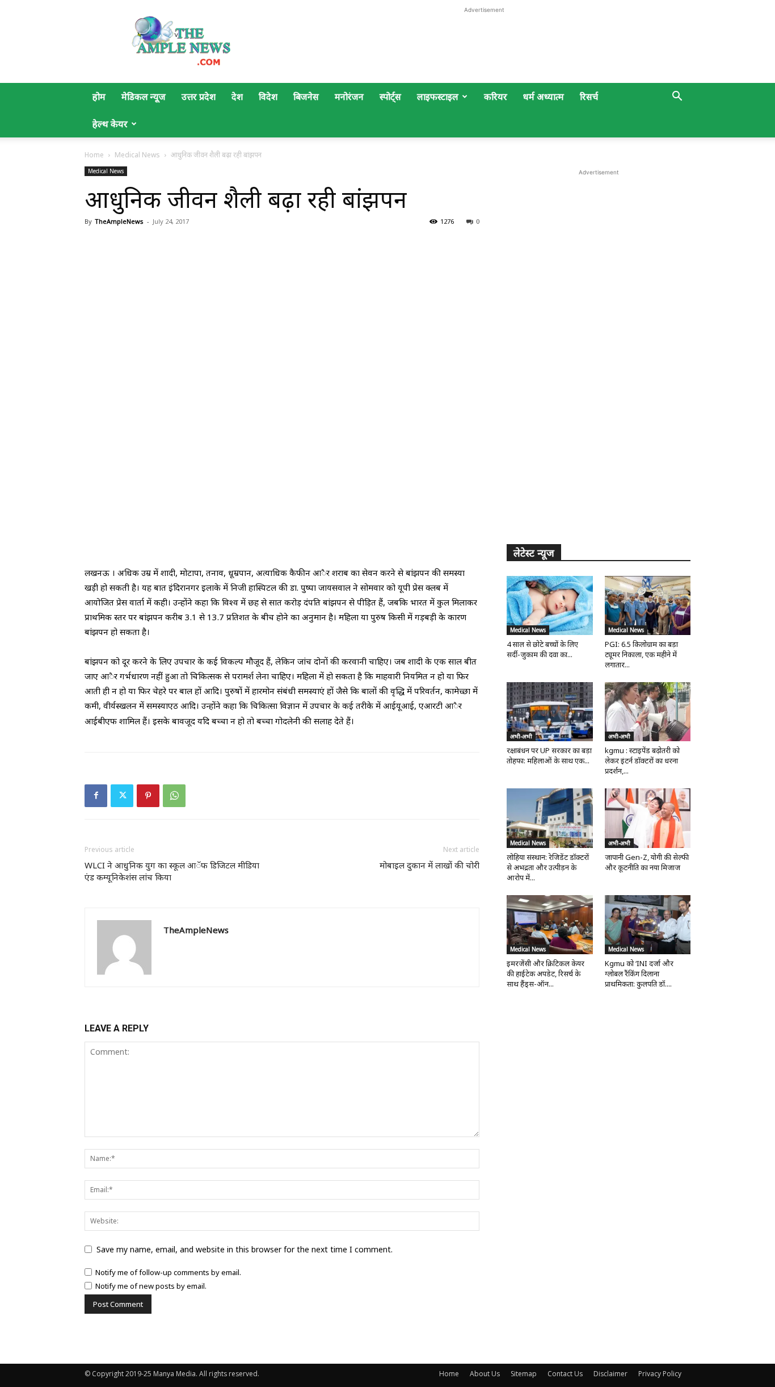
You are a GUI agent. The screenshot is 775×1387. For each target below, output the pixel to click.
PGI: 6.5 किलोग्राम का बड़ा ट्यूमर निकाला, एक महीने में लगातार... (641, 654)
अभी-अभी (521, 736)
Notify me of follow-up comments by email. (168, 1272)
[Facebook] (96, 795)
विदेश (268, 96)
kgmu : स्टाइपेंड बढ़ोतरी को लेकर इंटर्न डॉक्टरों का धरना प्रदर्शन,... (642, 760)
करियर (495, 96)
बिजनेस (306, 96)
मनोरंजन (349, 96)
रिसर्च (589, 96)
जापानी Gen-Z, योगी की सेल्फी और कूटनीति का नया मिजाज (647, 862)
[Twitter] (122, 795)
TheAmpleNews (119, 221)
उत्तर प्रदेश (199, 96)
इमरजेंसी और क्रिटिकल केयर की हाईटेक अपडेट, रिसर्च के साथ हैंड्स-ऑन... (545, 973)
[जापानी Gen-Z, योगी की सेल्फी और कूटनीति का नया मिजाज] (648, 817)
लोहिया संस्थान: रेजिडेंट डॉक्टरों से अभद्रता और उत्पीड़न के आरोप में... (548, 867)
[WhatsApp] (174, 795)
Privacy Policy (659, 1373)
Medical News (137, 155)
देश (237, 96)
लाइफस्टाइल (437, 96)
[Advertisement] (483, 41)
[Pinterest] (148, 795)
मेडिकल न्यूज (143, 96)
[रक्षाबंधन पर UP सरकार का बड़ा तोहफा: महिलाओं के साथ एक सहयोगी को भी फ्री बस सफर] (550, 711)
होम (99, 96)
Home (94, 155)
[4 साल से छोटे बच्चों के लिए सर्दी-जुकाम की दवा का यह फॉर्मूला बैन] (550, 605)
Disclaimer (610, 1373)
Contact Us (565, 1373)
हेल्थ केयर (110, 124)
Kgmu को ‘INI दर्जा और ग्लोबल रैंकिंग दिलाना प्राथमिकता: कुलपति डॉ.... (639, 973)
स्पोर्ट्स (390, 96)
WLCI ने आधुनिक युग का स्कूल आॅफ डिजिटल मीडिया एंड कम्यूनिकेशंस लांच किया (172, 871)
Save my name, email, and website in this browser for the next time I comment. (244, 1249)
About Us (485, 1373)
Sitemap (524, 1373)
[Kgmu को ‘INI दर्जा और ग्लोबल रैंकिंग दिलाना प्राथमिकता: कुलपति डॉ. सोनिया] (648, 924)
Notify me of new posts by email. (151, 1286)
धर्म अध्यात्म (543, 96)
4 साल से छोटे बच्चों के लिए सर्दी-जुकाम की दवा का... (542, 649)
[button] (676, 97)
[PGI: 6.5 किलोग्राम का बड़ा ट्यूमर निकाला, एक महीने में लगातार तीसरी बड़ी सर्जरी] (648, 605)
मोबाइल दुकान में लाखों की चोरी (429, 865)
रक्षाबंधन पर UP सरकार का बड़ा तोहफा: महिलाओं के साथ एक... (549, 755)
